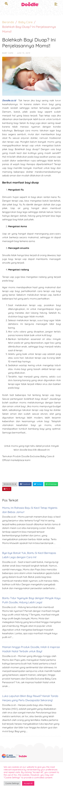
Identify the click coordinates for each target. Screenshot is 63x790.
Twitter (39, 484)
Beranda (8, 22)
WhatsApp (52, 484)
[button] (55, 4)
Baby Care (25, 22)
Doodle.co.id (9, 100)
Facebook (26, 484)
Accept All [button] (28, 783)
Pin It (7, 489)
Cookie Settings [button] (12, 783)
